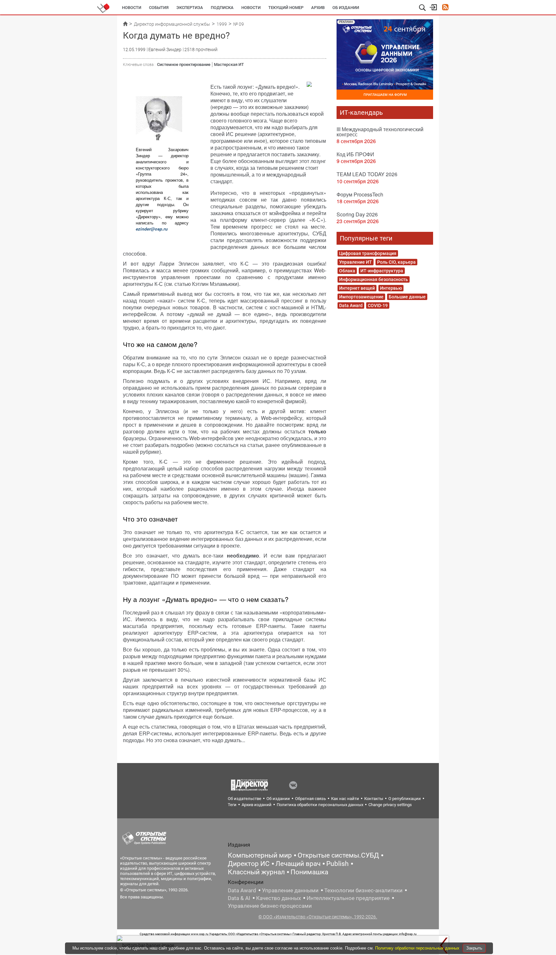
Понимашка (309, 872)
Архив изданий (257, 804)
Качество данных (278, 898)
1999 (222, 24)
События (159, 7)
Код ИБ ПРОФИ (355, 154)
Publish (337, 864)
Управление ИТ (355, 262)
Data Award (351, 305)
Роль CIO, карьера (396, 262)
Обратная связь (310, 798)
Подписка (222, 7)
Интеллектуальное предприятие (348, 898)
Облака (347, 270)
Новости (131, 7)
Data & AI (239, 898)
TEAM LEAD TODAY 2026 (367, 174)
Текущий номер (285, 7)
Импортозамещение (361, 296)
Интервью (391, 288)
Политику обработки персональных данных (418, 948)
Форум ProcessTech (360, 194)
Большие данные (407, 296)
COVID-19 (378, 305)
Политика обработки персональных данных (320, 804)
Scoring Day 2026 (357, 214)
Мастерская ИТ (229, 64)
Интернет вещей (357, 288)
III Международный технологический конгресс (380, 131)
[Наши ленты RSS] (445, 8)
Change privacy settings (390, 804)
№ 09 (238, 24)
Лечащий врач (297, 864)
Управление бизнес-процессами (270, 906)
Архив (318, 7)
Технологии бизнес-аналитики (363, 890)
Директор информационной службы (172, 24)
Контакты (373, 798)
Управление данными (290, 890)
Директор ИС (249, 864)
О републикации (404, 798)
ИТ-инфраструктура (381, 270)
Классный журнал (256, 872)
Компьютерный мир (260, 855)
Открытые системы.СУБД (338, 855)
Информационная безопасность (373, 279)
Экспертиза (189, 7)
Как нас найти (345, 798)
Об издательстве (244, 798)
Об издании (345, 7)
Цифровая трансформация (367, 253)
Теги (232, 804)
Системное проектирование (183, 64)
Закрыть (474, 948)
